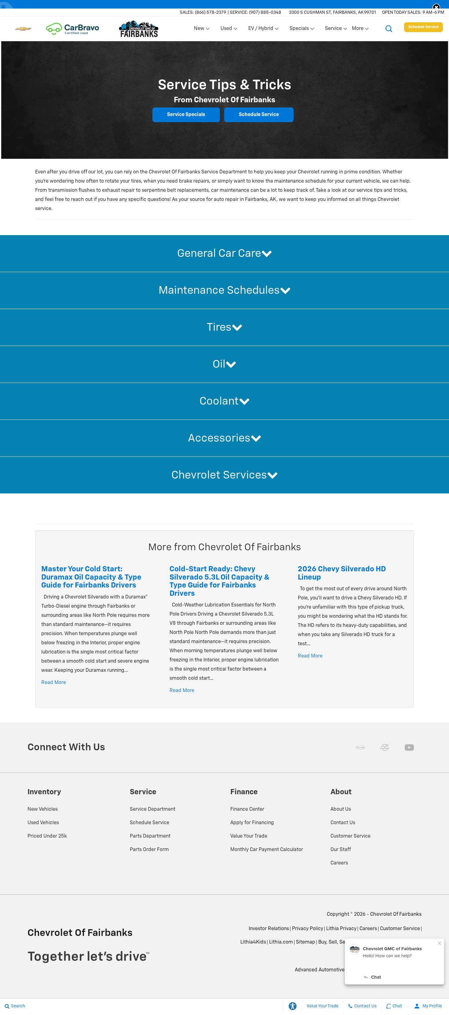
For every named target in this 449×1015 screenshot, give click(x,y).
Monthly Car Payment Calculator (266, 849)
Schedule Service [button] (423, 27)
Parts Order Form (149, 849)
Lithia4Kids (253, 942)
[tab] (224, 253)
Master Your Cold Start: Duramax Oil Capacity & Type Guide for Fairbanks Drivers (91, 577)
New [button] (200, 30)
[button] (436, 7)
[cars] (360, 747)
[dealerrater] (385, 747)
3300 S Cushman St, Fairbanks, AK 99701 (332, 12)
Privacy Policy (307, 928)
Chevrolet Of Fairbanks (396, 914)
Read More (53, 682)
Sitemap (305, 942)
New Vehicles (42, 809)
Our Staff (340, 849)
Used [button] (226, 30)
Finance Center (247, 809)
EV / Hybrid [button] (260, 30)
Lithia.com (281, 942)
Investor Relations (269, 928)
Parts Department (150, 836)
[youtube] (409, 747)
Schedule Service (259, 114)
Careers (339, 863)
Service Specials (186, 114)
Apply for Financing (252, 822)
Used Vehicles (43, 822)
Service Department (152, 809)
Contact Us (342, 822)
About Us (340, 809)
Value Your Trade (248, 836)
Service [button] (333, 30)
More (358, 30)
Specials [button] (299, 30)
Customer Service (350, 836)
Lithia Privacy (341, 928)
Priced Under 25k (47, 836)
